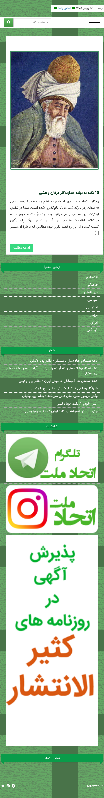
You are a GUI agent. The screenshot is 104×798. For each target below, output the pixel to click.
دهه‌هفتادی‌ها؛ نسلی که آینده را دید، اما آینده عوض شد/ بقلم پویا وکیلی (52, 371)
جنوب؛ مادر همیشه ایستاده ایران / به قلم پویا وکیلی (60, 411)
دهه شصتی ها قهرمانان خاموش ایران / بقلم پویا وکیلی (58, 381)
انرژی (94, 323)
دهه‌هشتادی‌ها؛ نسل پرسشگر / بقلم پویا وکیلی (64, 361)
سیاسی (92, 300)
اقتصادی (92, 277)
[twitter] (3, 786)
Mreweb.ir (95, 786)
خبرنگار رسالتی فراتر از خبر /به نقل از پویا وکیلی (64, 388)
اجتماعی (92, 307)
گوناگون (92, 330)
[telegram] (13, 786)
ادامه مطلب (21, 248)
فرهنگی (92, 285)
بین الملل (91, 292)
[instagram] (8, 786)
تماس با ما (64, 8)
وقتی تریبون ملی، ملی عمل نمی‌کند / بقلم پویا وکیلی (60, 396)
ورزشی (93, 315)
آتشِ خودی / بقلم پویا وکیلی (77, 404)
